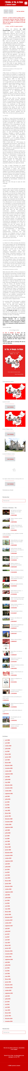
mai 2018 (7, 903)
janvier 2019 (8, 883)
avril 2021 (7, 807)
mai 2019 (7, 872)
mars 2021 (7, 810)
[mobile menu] (26, 3)
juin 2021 (7, 802)
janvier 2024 (8, 757)
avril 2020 (7, 841)
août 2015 (7, 996)
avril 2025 (7, 743)
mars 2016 (7, 976)
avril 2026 (7, 740)
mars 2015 (7, 1010)
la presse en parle (6, 402)
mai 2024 (7, 751)
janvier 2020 (8, 849)
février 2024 (8, 754)
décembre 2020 (8, 818)
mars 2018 (7, 908)
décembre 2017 (8, 917)
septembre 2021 (9, 793)
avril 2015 (7, 1007)
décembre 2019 (8, 852)
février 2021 (8, 813)
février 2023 (8, 762)
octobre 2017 (8, 923)
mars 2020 (7, 844)
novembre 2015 (8, 987)
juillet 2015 (7, 998)
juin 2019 (7, 869)
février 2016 (8, 979)
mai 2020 (7, 838)
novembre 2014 (8, 1021)
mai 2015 (7, 1004)
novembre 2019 (8, 855)
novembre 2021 (8, 788)
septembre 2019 (9, 861)
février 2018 (8, 911)
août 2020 (7, 830)
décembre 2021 (8, 785)
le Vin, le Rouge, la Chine (8, 429)
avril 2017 (7, 939)
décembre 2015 (8, 984)
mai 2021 (7, 804)
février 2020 (8, 847)
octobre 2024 (8, 745)
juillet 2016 (7, 965)
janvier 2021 (8, 816)
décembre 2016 (8, 951)
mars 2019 (7, 878)
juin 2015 (7, 1001)
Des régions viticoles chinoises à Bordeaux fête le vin (13, 478)
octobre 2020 (8, 824)
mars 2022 (7, 782)
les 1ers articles (20, 11)
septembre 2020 (9, 827)
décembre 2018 (8, 886)
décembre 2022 (8, 765)
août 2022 (7, 776)
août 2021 (7, 796)
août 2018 (7, 894)
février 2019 (8, 880)
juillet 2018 (7, 897)
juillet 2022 (7, 779)
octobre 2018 (8, 889)
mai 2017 (7, 937)
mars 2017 (7, 942)
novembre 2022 (8, 768)
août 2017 (7, 928)
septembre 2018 (9, 892)
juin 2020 (7, 835)
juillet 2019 (7, 866)
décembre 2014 (8, 1018)
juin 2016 (7, 968)
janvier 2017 (8, 948)
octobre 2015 (8, 990)
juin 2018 (7, 900)
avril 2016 (7, 973)
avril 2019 (7, 875)
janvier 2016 (8, 982)
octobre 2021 (8, 790)
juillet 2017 (7, 931)
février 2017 (8, 945)
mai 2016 (7, 970)
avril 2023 (7, 759)
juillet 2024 (7, 748)
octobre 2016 (8, 956)
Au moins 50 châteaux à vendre (9, 454)
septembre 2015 (9, 993)
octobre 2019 (8, 858)
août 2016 (7, 962)
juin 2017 (7, 934)
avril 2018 (7, 906)
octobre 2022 (8, 771)
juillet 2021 (7, 799)
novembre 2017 (8, 920)
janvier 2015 (8, 1015)
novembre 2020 (8, 821)
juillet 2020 (7, 833)
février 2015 (8, 1013)
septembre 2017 (9, 925)
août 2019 (7, 863)
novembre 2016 (8, 953)
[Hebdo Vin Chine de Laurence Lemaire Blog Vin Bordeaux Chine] (14, 3)
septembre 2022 (9, 773)
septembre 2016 (9, 959)
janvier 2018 (8, 914)
